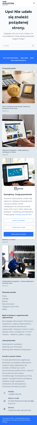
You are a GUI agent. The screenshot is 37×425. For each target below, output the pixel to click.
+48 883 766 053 (14, 394)
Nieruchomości (8, 304)
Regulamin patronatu (18, 60)
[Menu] (34, 3)
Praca (4, 296)
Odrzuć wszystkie (18, 220)
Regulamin (24, 58)
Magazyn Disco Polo (10, 307)
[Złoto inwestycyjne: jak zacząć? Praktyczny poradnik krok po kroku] (18, 87)
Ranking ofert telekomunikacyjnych (16, 350)
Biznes (5, 301)
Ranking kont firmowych (12, 347)
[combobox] (16, 45)
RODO (32, 58)
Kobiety (5, 299)
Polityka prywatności (23, 215)
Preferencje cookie (18, 227)
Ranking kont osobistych (12, 344)
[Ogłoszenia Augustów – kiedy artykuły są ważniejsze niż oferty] (18, 130)
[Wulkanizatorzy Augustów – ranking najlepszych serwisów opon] (18, 261)
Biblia (4, 309)
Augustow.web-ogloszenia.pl (19, 410)
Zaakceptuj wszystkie (18, 234)
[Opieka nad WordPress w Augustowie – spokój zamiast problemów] (18, 174)
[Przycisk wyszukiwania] (33, 45)
